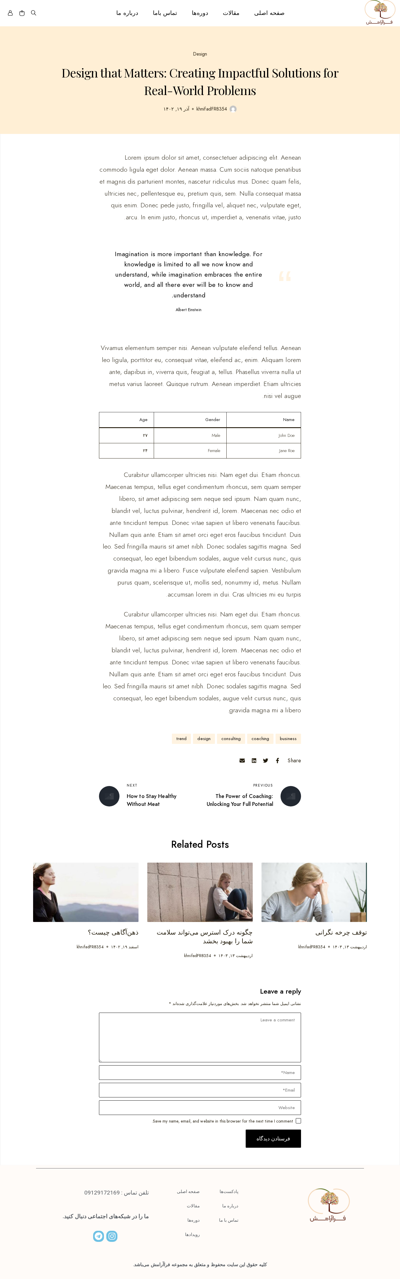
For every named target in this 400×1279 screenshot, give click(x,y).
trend (181, 738)
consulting (231, 738)
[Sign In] (10, 13)
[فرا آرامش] (380, 13)
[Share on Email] (242, 760)
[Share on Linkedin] (254, 760)
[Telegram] (98, 1236)
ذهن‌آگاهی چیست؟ (113, 932)
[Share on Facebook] (277, 760)
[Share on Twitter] (265, 760)
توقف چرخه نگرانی (341, 932)
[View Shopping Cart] (22, 13)
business (288, 738)
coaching (260, 738)
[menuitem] (269, 13)
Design (200, 54)
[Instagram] (111, 1236)
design (204, 738)
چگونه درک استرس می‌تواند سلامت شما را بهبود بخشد (205, 937)
